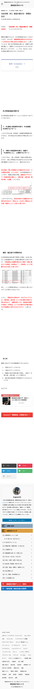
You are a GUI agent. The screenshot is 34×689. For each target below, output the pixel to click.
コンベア (24, 645)
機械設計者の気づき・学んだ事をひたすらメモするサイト (17, 681)
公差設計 (14, 661)
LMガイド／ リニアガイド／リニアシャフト (12, 635)
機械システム (5, 671)
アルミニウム (10, 639)
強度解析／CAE (27, 664)
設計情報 (4, 677)
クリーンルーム (5, 645)
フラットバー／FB (6, 655)
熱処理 (14, 674)
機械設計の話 (23, 671)
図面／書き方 (5, 664)
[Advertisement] (17, 89)
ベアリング (15, 655)
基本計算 (13, 664)
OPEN (17, 67)
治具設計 (4, 674)
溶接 (10, 674)
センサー (25, 648)
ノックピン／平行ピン (24, 651)
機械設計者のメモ (17, 5)
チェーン (15, 651)
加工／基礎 (20, 661)
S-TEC (4, 502)
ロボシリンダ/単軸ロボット (15, 658)
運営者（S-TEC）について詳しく (17, 520)
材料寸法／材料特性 (6, 668)
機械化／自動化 (14, 671)
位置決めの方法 (5, 661)
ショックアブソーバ (16, 648)
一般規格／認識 (27, 658)
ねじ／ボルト (28, 635)
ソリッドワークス (6, 651)
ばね (3, 639)
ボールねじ (23, 655)
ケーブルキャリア (16, 645)
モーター (4, 658)
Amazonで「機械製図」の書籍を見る (15, 415)
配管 (16, 677)
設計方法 (11, 677)
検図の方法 (16, 668)
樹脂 (22, 668)
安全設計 (19, 664)
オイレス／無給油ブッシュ (22, 642)
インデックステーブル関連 (21, 639)
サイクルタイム (5, 648)
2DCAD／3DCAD (6, 632)
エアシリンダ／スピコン (7, 642)
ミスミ (29, 655)
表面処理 (27, 674)
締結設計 (21, 674)
